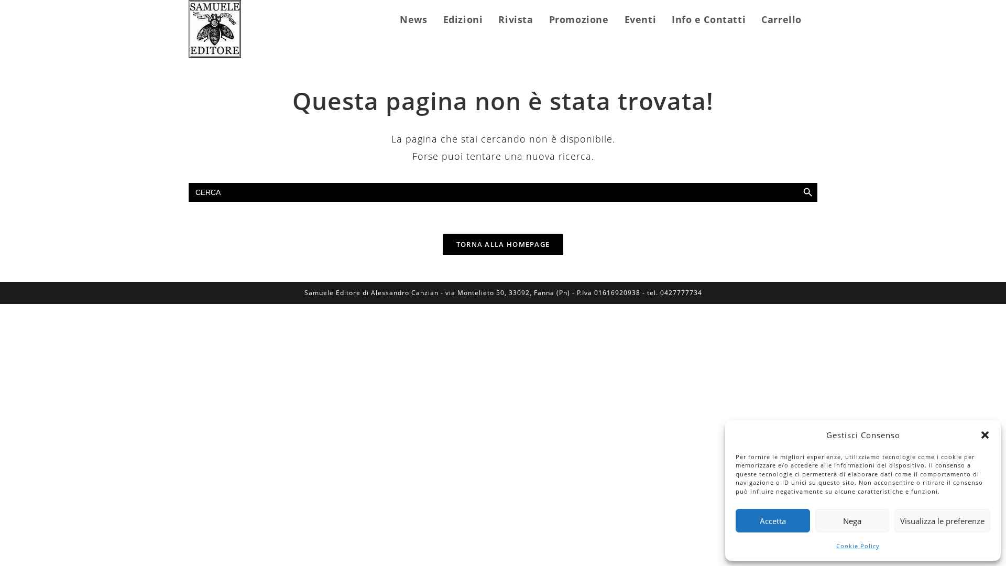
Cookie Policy (858, 546)
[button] (985, 435)
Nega (852, 521)
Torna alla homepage (503, 244)
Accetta (773, 521)
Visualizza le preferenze (942, 521)
